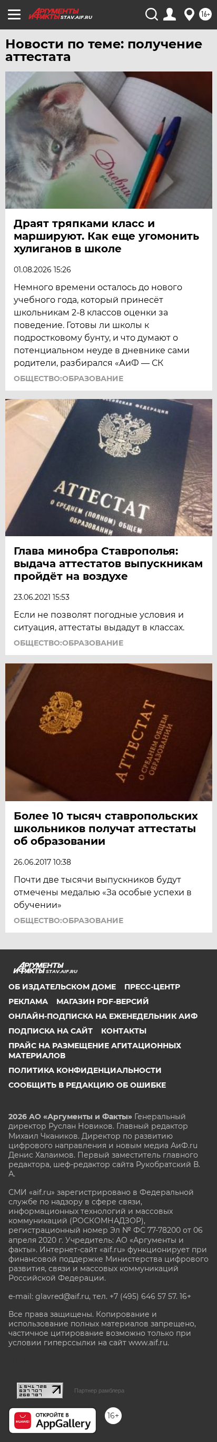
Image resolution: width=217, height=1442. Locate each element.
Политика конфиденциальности (85, 1070)
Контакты (123, 1031)
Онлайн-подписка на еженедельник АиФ (103, 1016)
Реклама (28, 1001)
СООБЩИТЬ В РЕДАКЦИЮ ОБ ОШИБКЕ (87, 1085)
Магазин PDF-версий (102, 1001)
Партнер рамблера (99, 1390)
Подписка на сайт (50, 1031)
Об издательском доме (62, 986)
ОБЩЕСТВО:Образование (68, 378)
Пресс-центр (152, 986)
